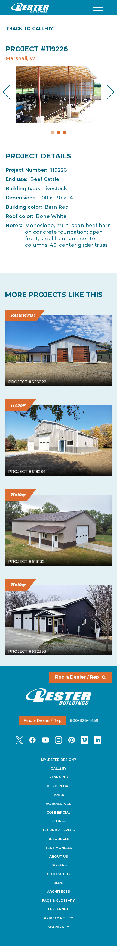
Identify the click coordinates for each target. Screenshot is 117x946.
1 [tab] (52, 132)
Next (106, 92)
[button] (98, 7)
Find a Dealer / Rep (76, 677)
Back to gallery (31, 28)
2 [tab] (58, 132)
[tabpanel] (58, 94)
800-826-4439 (84, 720)
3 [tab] (64, 132)
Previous (11, 92)
